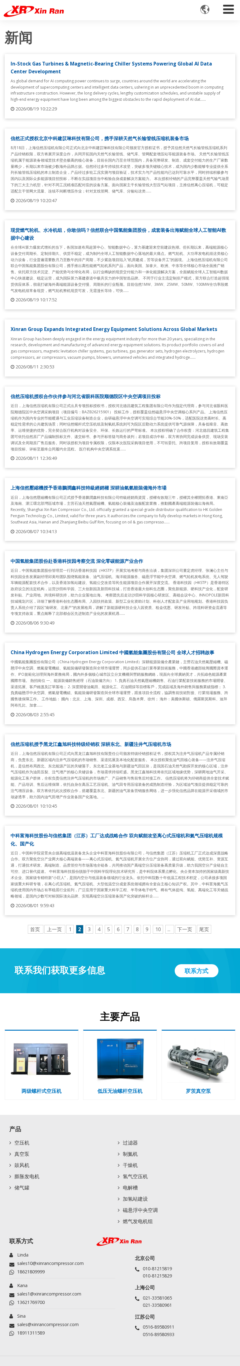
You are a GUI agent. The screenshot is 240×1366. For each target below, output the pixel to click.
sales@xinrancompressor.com (48, 1324)
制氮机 (130, 1153)
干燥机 (130, 1165)
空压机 (21, 1142)
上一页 (55, 929)
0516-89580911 (158, 1327)
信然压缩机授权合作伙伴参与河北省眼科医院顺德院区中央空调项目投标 (86, 396)
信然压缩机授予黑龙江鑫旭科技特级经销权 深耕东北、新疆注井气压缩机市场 (91, 744)
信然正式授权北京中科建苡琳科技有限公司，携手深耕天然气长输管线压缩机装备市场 (100, 138)
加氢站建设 (135, 1198)
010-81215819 (157, 1268)
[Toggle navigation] (228, 8)
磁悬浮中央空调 (140, 1210)
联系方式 (21, 1241)
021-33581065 (157, 1298)
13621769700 (31, 1302)
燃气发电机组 (138, 1221)
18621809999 (31, 1272)
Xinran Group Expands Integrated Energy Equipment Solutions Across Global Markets (114, 329)
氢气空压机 (135, 1176)
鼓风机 (21, 1165)
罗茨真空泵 (198, 1091)
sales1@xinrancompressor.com (49, 1294)
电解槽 (130, 1187)
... (170, 929)
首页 (35, 929)
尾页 (204, 929)
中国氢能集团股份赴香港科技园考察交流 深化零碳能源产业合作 (77, 561)
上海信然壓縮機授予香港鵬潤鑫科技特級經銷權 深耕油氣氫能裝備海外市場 (89, 487)
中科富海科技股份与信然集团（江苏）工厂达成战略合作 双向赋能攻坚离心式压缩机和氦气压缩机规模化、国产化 (117, 839)
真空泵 (21, 1153)
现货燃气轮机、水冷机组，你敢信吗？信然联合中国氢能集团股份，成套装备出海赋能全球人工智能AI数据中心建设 (118, 234)
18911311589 (31, 1333)
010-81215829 (157, 1276)
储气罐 (21, 1187)
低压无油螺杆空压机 (120, 1091)
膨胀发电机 (26, 1176)
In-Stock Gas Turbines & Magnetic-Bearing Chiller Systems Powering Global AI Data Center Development (111, 68)
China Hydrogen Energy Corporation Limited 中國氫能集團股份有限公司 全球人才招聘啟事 (112, 652)
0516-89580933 (158, 1334)
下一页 (185, 929)
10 (158, 929)
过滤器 (130, 1142)
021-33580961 (157, 1305)
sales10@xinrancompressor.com (50, 1263)
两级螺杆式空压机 (42, 1091)
